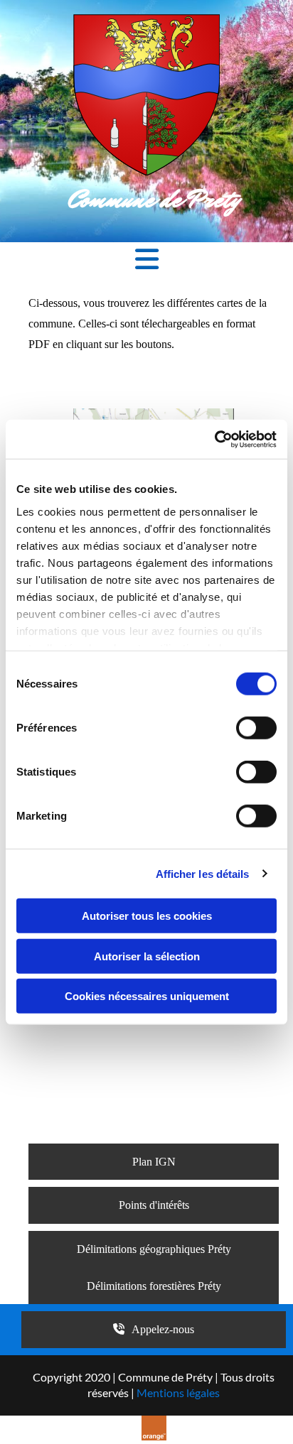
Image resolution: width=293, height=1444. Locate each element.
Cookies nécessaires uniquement (147, 996)
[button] (146, 261)
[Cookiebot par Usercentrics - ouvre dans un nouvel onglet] (214, 439)
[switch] (256, 728)
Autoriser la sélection (147, 956)
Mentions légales (178, 1392)
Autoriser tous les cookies (147, 916)
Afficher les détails (203, 873)
